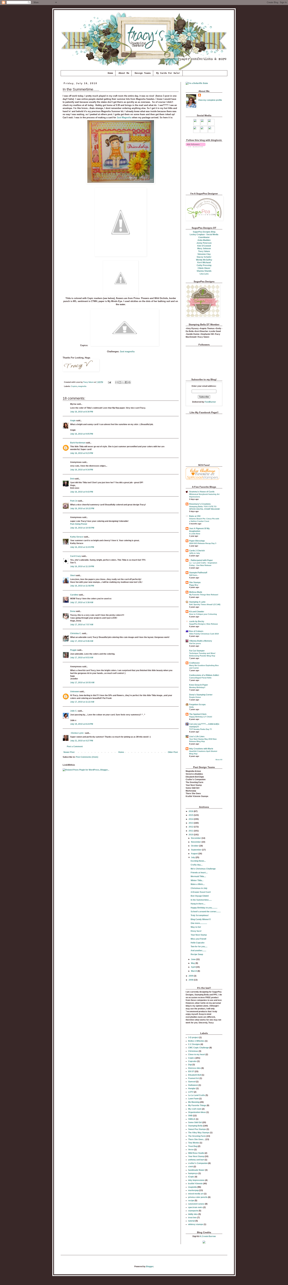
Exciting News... (198, 861)
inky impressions (196, 1180)
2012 (191, 827)
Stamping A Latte (197, 602)
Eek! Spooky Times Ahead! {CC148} (204, 604)
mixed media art (196, 1194)
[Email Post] (109, 382)
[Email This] (116, 382)
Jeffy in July (194, 553)
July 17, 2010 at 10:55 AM (82, 682)
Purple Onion (195, 697)
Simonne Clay (204, 254)
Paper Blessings (197, 541)
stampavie (193, 1211)
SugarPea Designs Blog (204, 232)
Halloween (193, 1085)
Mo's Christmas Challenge (203, 869)
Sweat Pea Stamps (197, 1129)
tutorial (191, 1221)
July (193, 857)
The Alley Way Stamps (199, 1132)
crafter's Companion (198, 1163)
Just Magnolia (124, 117)
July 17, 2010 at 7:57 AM (81, 624)
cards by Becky (196, 621)
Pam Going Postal (78, 524)
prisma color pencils (198, 1197)
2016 (191, 811)
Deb (72, 479)
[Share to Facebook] (126, 382)
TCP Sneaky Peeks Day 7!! (200, 729)
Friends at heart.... (199, 872)
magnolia (82, 386)
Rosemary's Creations (200, 504)
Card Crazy (75, 556)
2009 (191, 976)
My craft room (195, 1109)
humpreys (193, 1173)
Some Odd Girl (195, 1122)
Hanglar (192, 1088)
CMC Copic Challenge (198, 1047)
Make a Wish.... (198, 884)
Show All (219, 760)
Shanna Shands (204, 271)
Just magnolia (127, 351)
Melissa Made (195, 592)
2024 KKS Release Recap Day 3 (202, 543)
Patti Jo (73, 501)
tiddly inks (193, 1214)
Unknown (74, 691)
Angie (73, 420)
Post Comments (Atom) (87, 757)
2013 (191, 823)
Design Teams (143, 73)
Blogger (149, 1266)
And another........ (198, 950)
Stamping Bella (195, 1126)
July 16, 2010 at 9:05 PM (81, 434)
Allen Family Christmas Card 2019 (204, 634)
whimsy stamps (195, 1224)
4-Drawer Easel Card (200, 892)
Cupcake (192, 1061)
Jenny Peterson (204, 243)
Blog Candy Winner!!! (201, 919)
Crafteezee (194, 663)
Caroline (74, 595)
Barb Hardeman (77, 443)
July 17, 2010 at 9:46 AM (81, 641)
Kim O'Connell (204, 246)
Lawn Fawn (193, 1098)
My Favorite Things (197, 1105)
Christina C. (75, 633)
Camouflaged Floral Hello (200, 678)
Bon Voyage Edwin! (200, 896)
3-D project (193, 1037)
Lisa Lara (204, 274)
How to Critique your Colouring (203, 614)
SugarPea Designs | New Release (203, 624)
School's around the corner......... (206, 911)
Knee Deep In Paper (198, 685)
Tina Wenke (193, 1143)
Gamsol (192, 1081)
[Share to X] (123, 382)
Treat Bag (192, 1146)
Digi (190, 1064)
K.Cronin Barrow (208, 1236)
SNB (190, 1115)
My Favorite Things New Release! (203, 595)
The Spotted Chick (197, 714)
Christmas (193, 1051)
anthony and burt (196, 1160)
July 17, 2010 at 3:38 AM (81, 602)
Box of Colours (196, 631)
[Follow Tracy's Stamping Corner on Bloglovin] (196, 146)
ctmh (190, 1166)
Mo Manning (194, 1102)
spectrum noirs (195, 1207)
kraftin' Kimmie (195, 1183)
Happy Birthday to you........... (204, 908)
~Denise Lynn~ (77, 733)
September (196, 850)
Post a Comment (75, 746)
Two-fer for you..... (199, 946)
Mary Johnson (204, 248)
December (196, 838)
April (193, 967)
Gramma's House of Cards (201, 492)
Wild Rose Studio (196, 1153)
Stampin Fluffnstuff (198, 572)
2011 (191, 831)
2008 (191, 980)
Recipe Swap (197, 954)
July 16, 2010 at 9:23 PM (81, 453)
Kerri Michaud (204, 262)
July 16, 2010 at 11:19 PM (82, 566)
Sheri (72, 575)
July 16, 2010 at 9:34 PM (81, 470)
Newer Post (69, 752)
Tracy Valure (204, 251)
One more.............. (199, 923)
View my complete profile (210, 100)
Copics (74, 386)
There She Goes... (196, 1139)
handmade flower (196, 1170)
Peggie (73, 650)
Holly (191, 707)
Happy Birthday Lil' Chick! (200, 717)
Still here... (193, 575)
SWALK (191, 1119)
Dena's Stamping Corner (200, 695)
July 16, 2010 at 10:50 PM (82, 528)
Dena (72, 611)
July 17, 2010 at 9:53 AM (81, 657)
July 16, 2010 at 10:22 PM (82, 508)
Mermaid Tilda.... (198, 876)
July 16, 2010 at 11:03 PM (82, 547)
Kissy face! (196, 931)
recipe (191, 1200)
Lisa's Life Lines (196, 736)
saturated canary (196, 1204)
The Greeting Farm (197, 1136)
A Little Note (194, 534)
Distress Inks (194, 1068)
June (193, 959)
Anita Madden (204, 240)
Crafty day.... (196, 865)
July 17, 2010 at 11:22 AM (82, 702)
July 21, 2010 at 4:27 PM (81, 741)
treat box (192, 1217)
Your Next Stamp (199, 935)
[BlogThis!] (120, 382)
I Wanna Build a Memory (200, 641)
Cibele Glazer (204, 268)
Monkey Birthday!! (197, 687)
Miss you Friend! (198, 939)
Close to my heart (196, 1054)
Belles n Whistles (196, 1041)
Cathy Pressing (204, 265)
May (193, 963)
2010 (191, 834)
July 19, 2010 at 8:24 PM (81, 724)
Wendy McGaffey (204, 260)
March (194, 971)
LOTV (190, 1092)
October (195, 846)
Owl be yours (195, 643)
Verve (191, 1149)
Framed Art (193, 1078)
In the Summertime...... (201, 900)
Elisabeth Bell (194, 1075)
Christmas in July (199, 888)
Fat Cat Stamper (197, 651)
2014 (191, 819)
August (194, 853)
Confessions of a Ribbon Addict (204, 675)
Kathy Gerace (76, 537)
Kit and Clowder (196, 611)
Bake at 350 (194, 516)
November (196, 842)
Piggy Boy (193, 585)
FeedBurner (210, 402)
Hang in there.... (198, 904)
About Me (123, 73)
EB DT (191, 1071)
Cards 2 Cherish (197, 550)
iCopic (191, 1177)
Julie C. (73, 711)
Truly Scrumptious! (200, 915)
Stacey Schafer (204, 257)
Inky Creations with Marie (201, 749)
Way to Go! (196, 927)
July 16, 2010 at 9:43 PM (81, 492)
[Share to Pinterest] (129, 382)
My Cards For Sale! (168, 73)
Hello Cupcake (197, 943)
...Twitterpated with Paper (201, 560)
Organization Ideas (197, 1112)
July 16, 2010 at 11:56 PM (82, 586)
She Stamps (195, 582)
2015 (191, 815)
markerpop (193, 1190)
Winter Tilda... (197, 880)
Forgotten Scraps (197, 704)
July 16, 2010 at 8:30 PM (81, 412)
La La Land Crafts (196, 1095)
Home (110, 73)
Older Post (173, 752)
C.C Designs (194, 1044)
